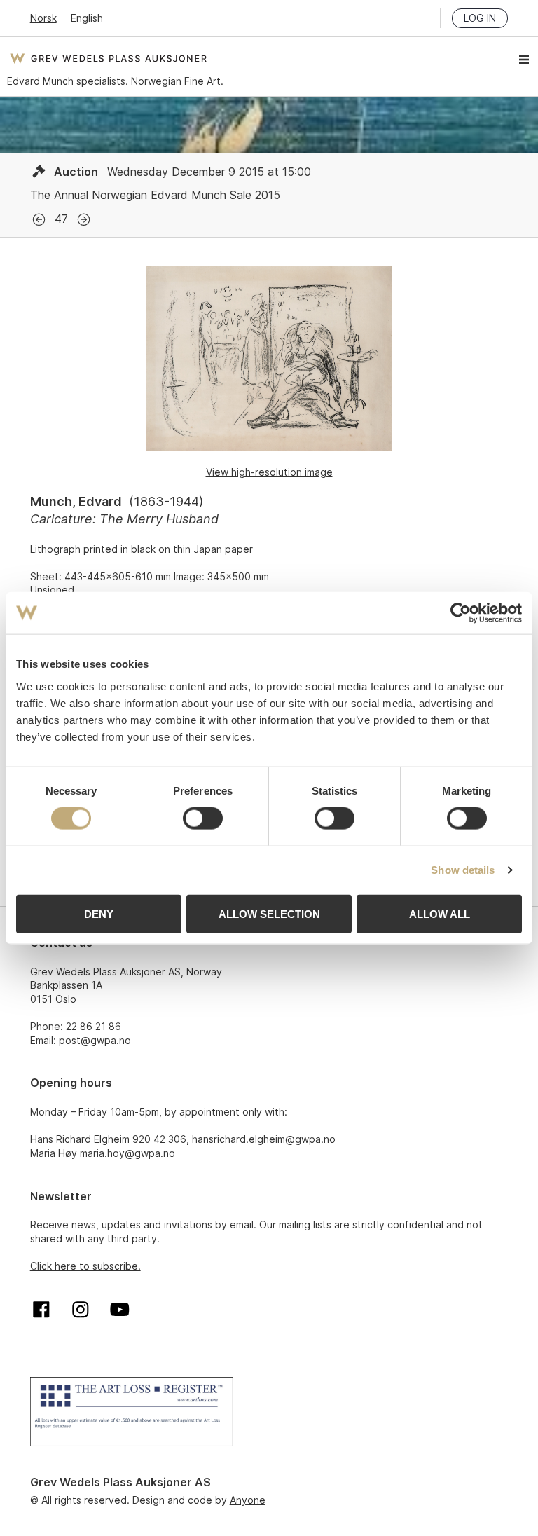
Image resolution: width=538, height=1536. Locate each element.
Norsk (43, 18)
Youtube (120, 1309)
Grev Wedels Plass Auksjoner (108, 58)
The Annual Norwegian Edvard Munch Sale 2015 (155, 195)
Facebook (41, 1309)
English (87, 18)
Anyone (247, 1500)
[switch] (203, 818)
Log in (480, 18)
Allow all (439, 913)
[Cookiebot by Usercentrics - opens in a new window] (460, 613)
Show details (463, 870)
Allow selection (269, 913)
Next (83, 219)
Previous (39, 219)
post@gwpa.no (95, 1040)
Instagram (80, 1309)
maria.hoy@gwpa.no (127, 1153)
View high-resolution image (269, 472)
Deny (98, 913)
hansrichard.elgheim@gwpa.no (264, 1139)
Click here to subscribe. (85, 1266)
